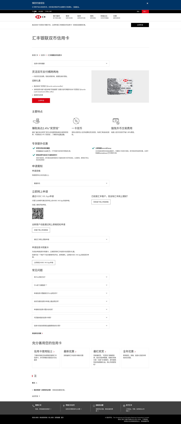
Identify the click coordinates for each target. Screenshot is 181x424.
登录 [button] (144, 11)
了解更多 (76, 7)
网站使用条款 (44, 417)
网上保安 (51, 417)
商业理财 (41, 11)
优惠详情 (61, 134)
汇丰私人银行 (48, 11)
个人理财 (34, 11)
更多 (62, 417)
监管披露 (57, 417)
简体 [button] (139, 11)
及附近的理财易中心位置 (73, 409)
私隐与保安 (35, 417)
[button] (70, 63)
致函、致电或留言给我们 (42, 409)
